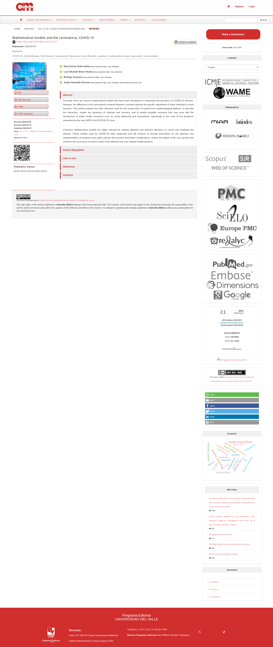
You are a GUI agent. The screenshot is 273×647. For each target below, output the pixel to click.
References (69, 166)
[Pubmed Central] (232, 192)
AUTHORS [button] (87, 19)
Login (252, 6)
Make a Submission (233, 34)
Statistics (68, 174)
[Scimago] (245, 158)
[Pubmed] (232, 263)
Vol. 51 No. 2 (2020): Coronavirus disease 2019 (61, 28)
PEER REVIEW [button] (107, 19)
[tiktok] (224, 632)
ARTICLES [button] (140, 19)
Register (239, 6)
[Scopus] (217, 158)
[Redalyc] (232, 241)
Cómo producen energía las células (223, 554)
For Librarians (214, 597)
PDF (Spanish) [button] (24, 99)
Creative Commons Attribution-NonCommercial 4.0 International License (66, 200)
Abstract (67, 94)
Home (17, 28)
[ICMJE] (232, 82)
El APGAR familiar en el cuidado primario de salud (229, 544)
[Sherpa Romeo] (232, 135)
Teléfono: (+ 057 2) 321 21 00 (142, 629)
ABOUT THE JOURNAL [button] (38, 19)
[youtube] (218, 632)
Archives (29, 28)
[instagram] (212, 632)
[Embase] (232, 274)
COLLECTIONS (159, 19)
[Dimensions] (232, 284)
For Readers (214, 582)
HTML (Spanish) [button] (25, 113)
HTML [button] (20, 106)
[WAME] (232, 92)
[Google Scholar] (232, 295)
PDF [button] (19, 92)
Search (263, 20)
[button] (232, 394)
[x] (199, 632)
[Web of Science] (231, 168)
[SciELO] (232, 212)
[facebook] (206, 632)
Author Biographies (73, 149)
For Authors (214, 589)
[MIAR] (219, 121)
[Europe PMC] (232, 228)
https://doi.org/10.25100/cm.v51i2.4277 (37, 41)
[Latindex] (244, 121)
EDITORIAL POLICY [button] (66, 19)
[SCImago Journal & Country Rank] (232, 359)
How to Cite (69, 158)
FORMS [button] (124, 19)
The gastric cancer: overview (220, 534)
